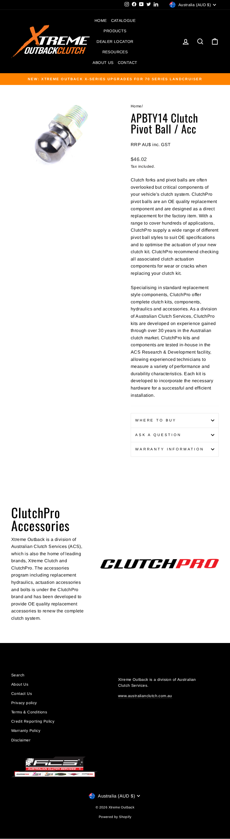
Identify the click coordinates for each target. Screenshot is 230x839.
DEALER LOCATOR (115, 41)
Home (136, 106)
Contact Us (21, 694)
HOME (101, 20)
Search (17, 675)
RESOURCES (115, 52)
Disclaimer (21, 740)
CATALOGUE (123, 20)
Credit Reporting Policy (32, 721)
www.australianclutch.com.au (145, 696)
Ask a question (158, 435)
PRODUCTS (115, 31)
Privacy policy (24, 703)
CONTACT (127, 62)
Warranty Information (169, 449)
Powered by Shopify (115, 817)
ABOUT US (103, 62)
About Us (19, 684)
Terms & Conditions (29, 712)
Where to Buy (155, 420)
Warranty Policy (25, 731)
